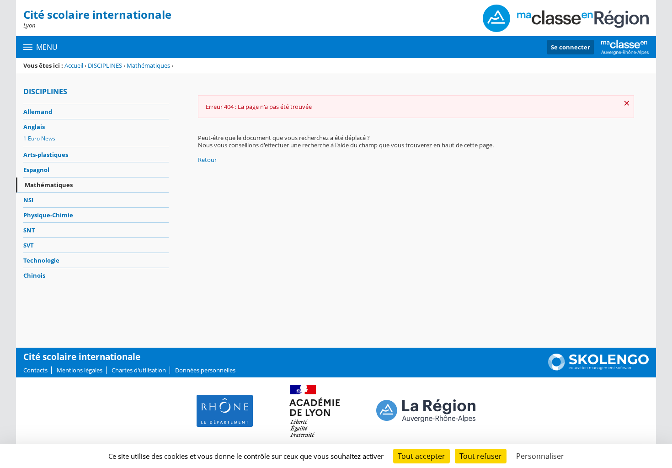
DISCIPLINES (105, 65)
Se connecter (570, 47)
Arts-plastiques (45, 155)
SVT (28, 245)
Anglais (34, 127)
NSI (28, 200)
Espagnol (36, 170)
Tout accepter (421, 456)
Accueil (73, 65)
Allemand (37, 112)
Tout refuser (480, 456)
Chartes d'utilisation (139, 370)
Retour (207, 160)
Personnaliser (540, 456)
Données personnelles (205, 370)
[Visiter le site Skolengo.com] (598, 368)
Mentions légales (79, 370)
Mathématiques (148, 65)
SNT (29, 230)
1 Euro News (39, 138)
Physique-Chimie (48, 215)
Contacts (35, 370)
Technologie (41, 260)
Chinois (34, 275)
